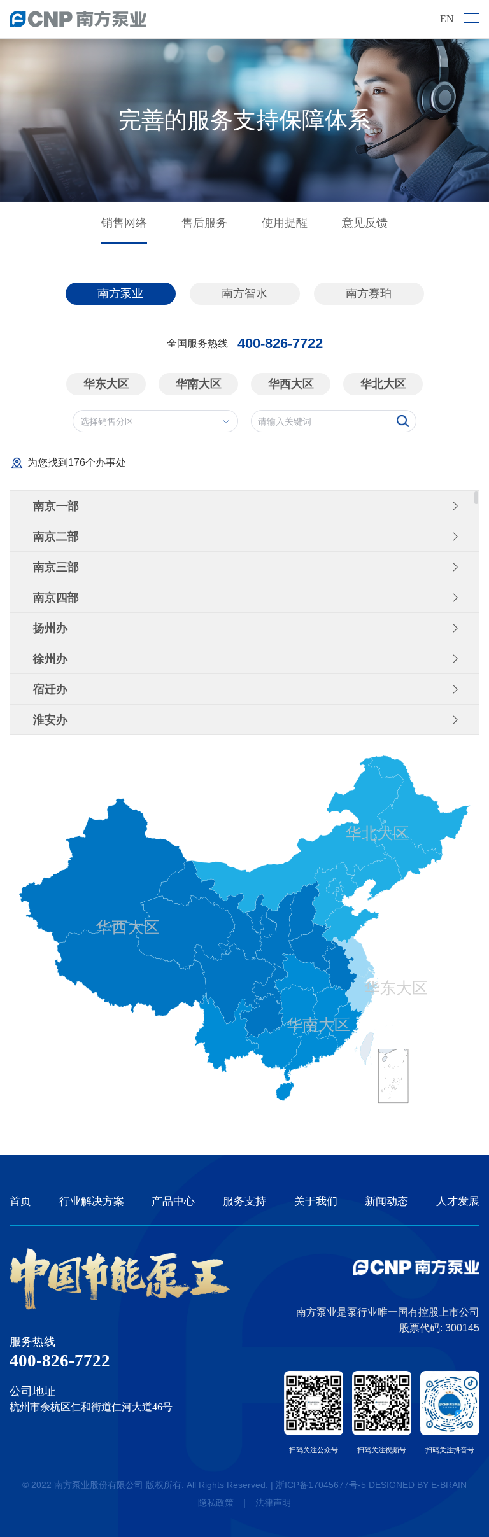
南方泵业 (120, 293)
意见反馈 (365, 222)
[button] (244, 506)
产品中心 (173, 1201)
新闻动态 (386, 1201)
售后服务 (204, 222)
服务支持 (244, 1201)
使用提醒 (285, 222)
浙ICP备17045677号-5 (321, 1485)
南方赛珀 (369, 293)
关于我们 (315, 1201)
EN (447, 18)
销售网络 (124, 222)
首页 (20, 1201)
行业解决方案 (91, 1201)
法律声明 (273, 1503)
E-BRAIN (449, 1485)
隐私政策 (216, 1503)
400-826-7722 (280, 344)
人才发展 (457, 1201)
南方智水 (244, 293)
